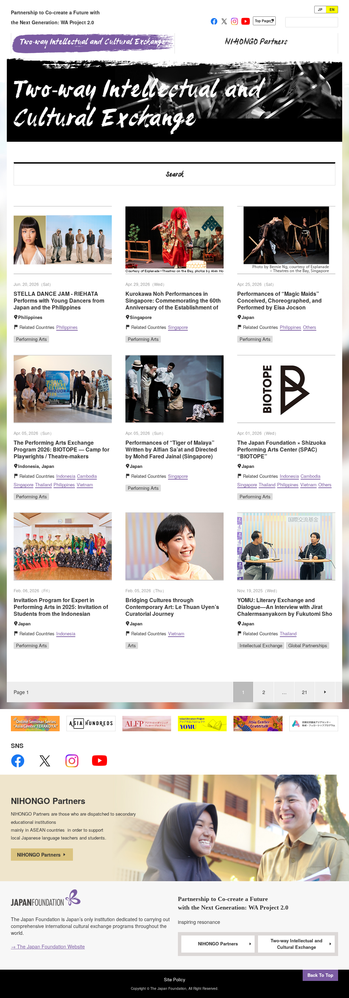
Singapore (178, 327)
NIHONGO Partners (39, 854)
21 (304, 692)
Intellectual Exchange (261, 645)
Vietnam (85, 484)
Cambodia (87, 476)
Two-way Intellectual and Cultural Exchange (296, 943)
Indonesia (65, 476)
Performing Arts (31, 339)
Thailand (43, 484)
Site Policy (174, 979)
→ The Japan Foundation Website (48, 946)
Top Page (262, 20)
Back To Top (320, 975)
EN (332, 9)
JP (320, 9)
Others (309, 327)
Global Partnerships (307, 645)
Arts (132, 645)
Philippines (67, 327)
